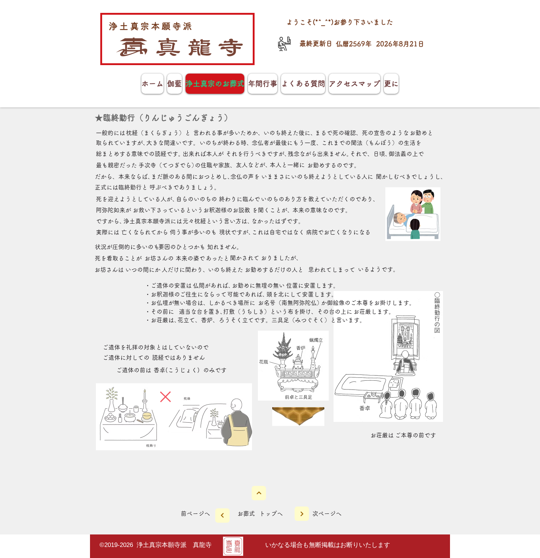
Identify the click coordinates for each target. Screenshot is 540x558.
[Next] (259, 493)
